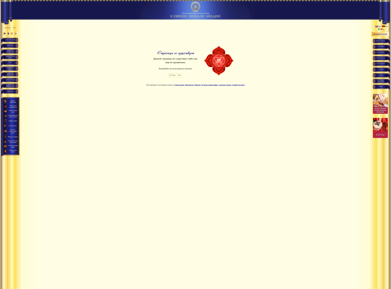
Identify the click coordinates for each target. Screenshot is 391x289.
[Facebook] (12, 33)
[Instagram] (15, 33)
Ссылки (380, 69)
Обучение (10, 91)
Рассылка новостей (380, 81)
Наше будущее (10, 79)
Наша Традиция (10, 39)
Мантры (197, 85)
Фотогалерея (381, 63)
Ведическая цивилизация (10, 85)
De (386, 26)
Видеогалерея (380, 40)
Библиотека (189, 85)
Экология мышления (10, 74)
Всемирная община (10, 68)
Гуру (10, 62)
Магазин (380, 46)
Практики (10, 45)
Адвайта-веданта (238, 85)
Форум (381, 75)
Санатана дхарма (224, 85)
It (382, 29)
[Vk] (8, 33)
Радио (381, 86)
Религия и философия (10, 51)
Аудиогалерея (179, 85)
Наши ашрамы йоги (10, 57)
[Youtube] (4, 33)
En (380, 26)
